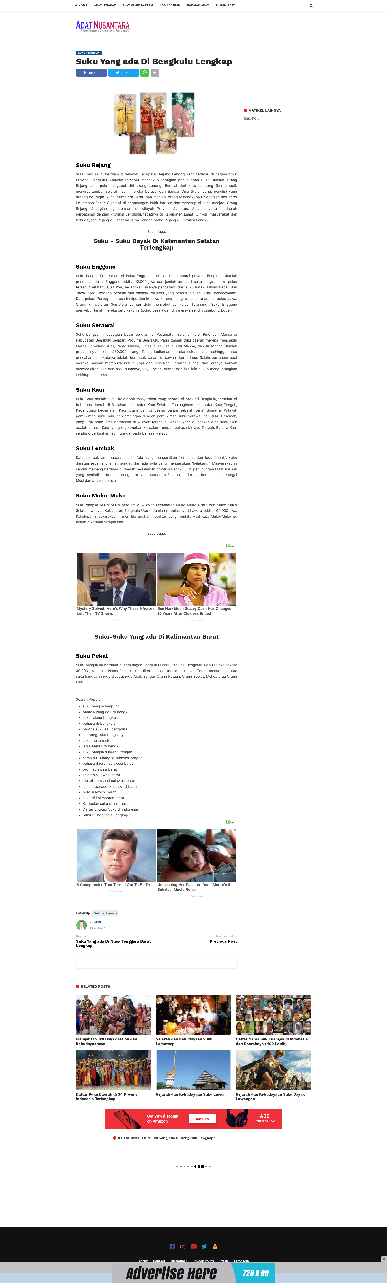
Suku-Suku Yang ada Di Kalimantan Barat (157, 636)
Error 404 (241, 1261)
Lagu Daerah (170, 5)
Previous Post (223, 941)
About (143, 1261)
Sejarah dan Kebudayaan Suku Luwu (190, 1094)
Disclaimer (179, 1261)
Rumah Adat (225, 5)
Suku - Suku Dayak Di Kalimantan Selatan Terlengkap (156, 244)
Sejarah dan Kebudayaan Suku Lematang (184, 1041)
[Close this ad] (384, 1259)
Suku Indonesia (105, 913)
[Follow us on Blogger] (215, 1246)
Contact (159, 1261)
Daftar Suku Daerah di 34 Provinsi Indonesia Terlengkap (107, 1096)
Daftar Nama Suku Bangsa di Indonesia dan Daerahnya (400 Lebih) (272, 1041)
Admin (98, 922)
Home (82, 5)
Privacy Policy (203, 1261)
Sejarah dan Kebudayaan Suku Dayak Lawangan (270, 1096)
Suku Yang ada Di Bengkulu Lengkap (154, 61)
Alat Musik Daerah (137, 5)
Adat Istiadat (105, 5)
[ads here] (193, 1273)
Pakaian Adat (198, 5)
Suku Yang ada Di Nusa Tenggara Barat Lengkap (113, 943)
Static (224, 1261)
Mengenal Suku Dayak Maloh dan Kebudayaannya (106, 1041)
